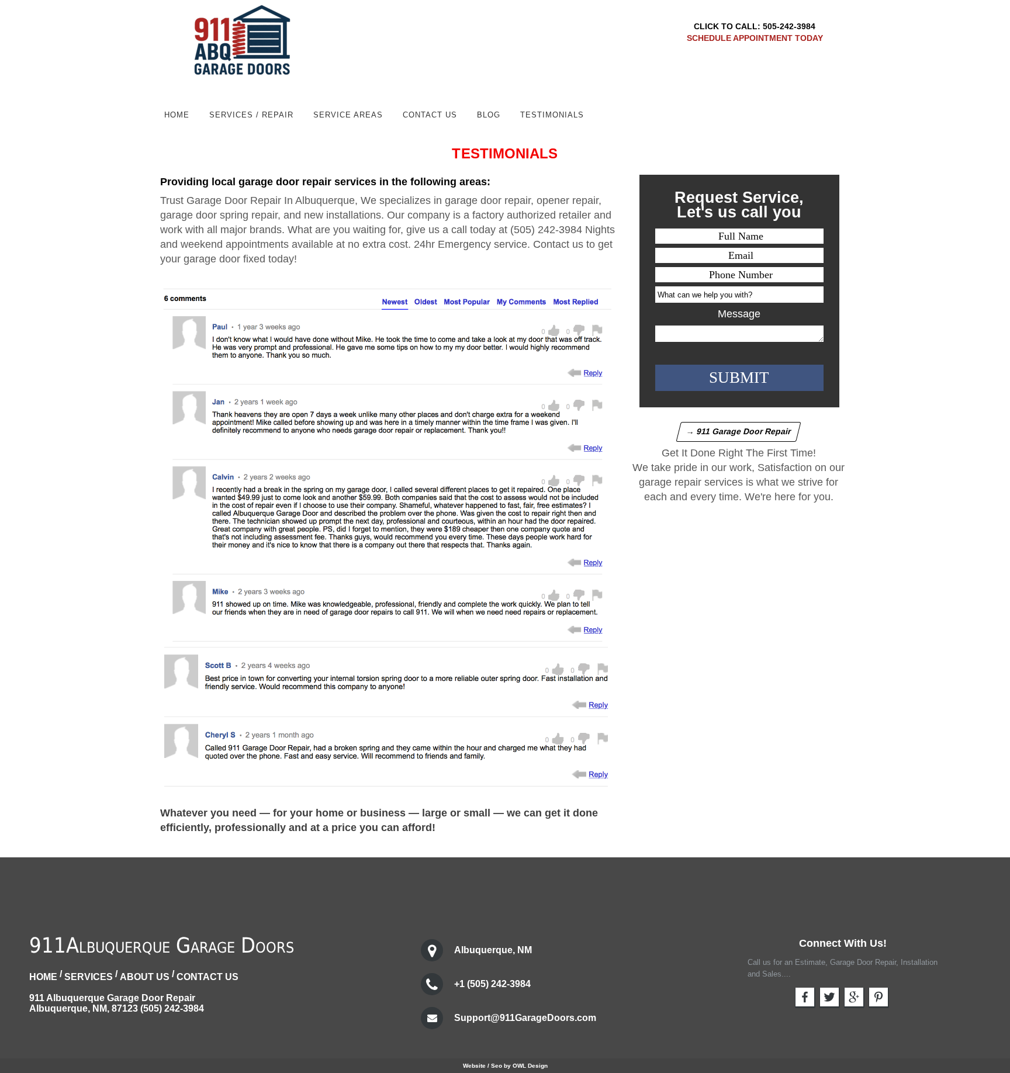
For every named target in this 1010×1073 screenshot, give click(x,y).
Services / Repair (251, 114)
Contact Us (430, 114)
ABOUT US (145, 977)
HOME (176, 114)
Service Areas (348, 114)
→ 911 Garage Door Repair (739, 431)
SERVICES (88, 977)
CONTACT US (207, 977)
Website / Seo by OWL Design (505, 1065)
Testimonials (552, 114)
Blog (488, 114)
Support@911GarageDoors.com (525, 1018)
